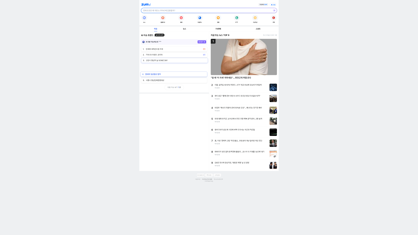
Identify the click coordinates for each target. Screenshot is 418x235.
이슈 (155, 29)
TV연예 (218, 29)
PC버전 (209, 175)
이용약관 (197, 179)
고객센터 (217, 175)
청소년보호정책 (218, 179)
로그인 (273, 5)
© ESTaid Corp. (209, 181)
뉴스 (184, 29)
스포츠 (258, 29)
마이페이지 (200, 175)
